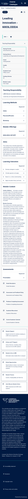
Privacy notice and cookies (11, 489)
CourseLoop (24, 497)
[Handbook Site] (10, 401)
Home (2, 8)
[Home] (4, 4)
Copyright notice (9, 481)
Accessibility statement (10, 466)
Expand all (21, 106)
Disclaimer (7, 474)
